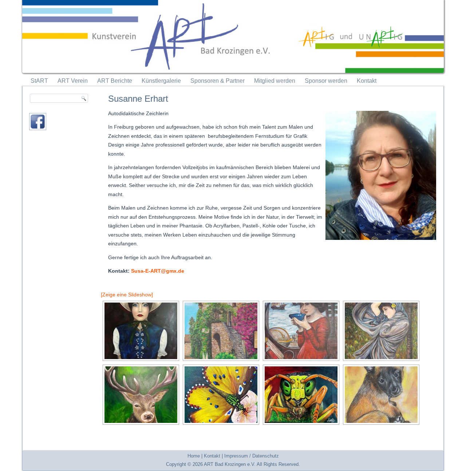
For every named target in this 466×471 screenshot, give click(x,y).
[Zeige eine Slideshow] (127, 294)
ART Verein (73, 81)
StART (39, 81)
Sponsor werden (326, 81)
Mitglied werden (274, 81)
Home (193, 456)
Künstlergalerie (161, 81)
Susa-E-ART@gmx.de (157, 271)
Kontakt (366, 81)
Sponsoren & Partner (217, 81)
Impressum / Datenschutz (251, 456)
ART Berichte (114, 81)
